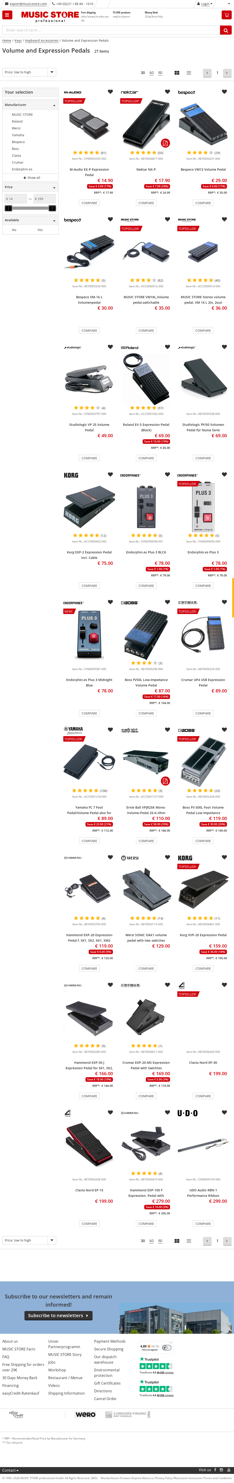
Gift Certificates (107, 1383)
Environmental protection (107, 1372)
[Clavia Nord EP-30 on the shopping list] (224, 985)
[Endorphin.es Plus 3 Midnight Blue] (89, 662)
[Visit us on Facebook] (215, 1470)
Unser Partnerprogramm (64, 1344)
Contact (9, 1470)
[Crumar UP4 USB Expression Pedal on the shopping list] (224, 602)
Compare (89, 203)
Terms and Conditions (218, 1478)
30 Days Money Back (19, 1377)
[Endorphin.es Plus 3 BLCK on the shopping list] (167, 474)
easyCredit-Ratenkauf (20, 1393)
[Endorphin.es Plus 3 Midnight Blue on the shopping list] (110, 602)
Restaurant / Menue (65, 1377)
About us (10, 1341)
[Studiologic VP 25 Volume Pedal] (89, 379)
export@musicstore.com (28, 4)
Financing (10, 1385)
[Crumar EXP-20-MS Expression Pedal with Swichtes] (146, 1017)
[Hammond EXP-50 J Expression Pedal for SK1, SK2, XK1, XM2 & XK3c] (89, 1017)
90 (160, 72)
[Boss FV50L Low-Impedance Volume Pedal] (146, 634)
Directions (103, 1390)
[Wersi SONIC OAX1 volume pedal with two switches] (146, 889)
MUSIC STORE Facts (18, 1349)
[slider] (8, 208)
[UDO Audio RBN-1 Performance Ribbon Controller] (203, 1144)
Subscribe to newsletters (55, 1315)
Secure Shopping (108, 1349)
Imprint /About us (143, 1478)
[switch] (166, 1347)
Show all (33, 177)
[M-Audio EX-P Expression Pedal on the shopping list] (110, 92)
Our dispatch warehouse (105, 1359)
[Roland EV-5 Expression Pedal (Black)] (146, 379)
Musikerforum (110, 1478)
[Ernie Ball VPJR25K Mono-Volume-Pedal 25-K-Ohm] (146, 762)
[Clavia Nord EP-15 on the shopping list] (110, 1112)
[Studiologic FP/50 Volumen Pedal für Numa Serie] (203, 379)
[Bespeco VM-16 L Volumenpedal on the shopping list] (110, 219)
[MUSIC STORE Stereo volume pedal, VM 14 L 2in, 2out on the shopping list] (224, 219)
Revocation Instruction (188, 1478)
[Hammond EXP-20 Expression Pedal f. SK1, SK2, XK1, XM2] (89, 889)
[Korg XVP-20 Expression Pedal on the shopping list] (224, 857)
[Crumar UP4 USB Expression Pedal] (203, 662)
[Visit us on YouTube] (229, 1470)
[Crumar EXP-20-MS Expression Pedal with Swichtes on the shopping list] (167, 985)
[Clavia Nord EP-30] (203, 1045)
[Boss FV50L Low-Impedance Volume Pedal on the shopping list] (167, 602)
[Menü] (171, 1344)
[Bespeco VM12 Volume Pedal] (203, 124)
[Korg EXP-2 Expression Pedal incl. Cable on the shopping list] (110, 474)
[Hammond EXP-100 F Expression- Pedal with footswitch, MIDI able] (146, 1144)
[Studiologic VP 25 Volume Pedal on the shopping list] (110, 347)
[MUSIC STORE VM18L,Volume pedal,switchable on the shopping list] (167, 219)
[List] (189, 73)
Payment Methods (110, 1341)
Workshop (57, 1369)
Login (205, 4)
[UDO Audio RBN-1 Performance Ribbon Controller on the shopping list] (224, 1112)
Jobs (52, 1362)
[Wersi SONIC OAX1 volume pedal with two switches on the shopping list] (167, 857)
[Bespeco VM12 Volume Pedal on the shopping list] (224, 92)
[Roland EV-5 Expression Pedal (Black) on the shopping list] (167, 347)
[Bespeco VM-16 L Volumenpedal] (89, 251)
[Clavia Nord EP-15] (89, 1144)
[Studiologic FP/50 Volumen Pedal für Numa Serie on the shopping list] (224, 347)
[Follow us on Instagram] (221, 1470)
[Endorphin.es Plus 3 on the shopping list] (224, 474)
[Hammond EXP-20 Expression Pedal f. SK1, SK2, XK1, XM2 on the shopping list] (110, 857)
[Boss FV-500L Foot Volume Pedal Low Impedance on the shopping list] (224, 730)
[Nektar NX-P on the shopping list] (167, 92)
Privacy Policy (164, 1478)
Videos (54, 1385)
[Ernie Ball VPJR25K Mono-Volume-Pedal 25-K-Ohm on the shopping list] (167, 730)
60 (151, 72)
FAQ (5, 1356)
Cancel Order (105, 1398)
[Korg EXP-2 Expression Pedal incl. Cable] (89, 506)
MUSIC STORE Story (65, 1354)
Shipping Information (66, 1393)
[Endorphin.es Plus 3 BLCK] (146, 506)
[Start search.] (226, 30)
